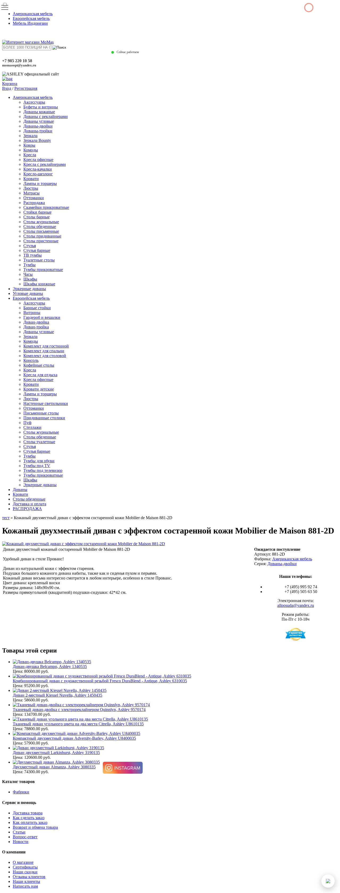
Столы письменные (41, 231)
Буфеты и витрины (40, 107)
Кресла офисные (38, 159)
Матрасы (31, 193)
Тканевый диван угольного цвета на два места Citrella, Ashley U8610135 (78, 724)
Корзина (9, 83)
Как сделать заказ (28, 817)
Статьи (19, 832)
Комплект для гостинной (46, 346)
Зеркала (30, 135)
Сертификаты (25, 867)
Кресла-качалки (37, 169)
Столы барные (36, 217)
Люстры (30, 188)
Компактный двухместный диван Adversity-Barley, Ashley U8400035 (74, 738)
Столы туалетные (39, 441)
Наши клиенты (26, 881)
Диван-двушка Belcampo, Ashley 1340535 (50, 666)
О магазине (23, 862)
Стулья (29, 245)
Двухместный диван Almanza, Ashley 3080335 (54, 767)
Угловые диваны (28, 293)
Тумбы (29, 265)
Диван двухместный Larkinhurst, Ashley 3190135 (56, 752)
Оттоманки (33, 198)
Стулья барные (36, 250)
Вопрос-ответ (25, 837)
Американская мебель (33, 13)
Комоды (30, 150)
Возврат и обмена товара (35, 827)
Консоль (31, 360)
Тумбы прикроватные (43, 269)
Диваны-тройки (37, 131)
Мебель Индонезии (30, 23)
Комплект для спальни (43, 351)
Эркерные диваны (29, 288)
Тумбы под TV (36, 465)
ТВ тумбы (32, 255)
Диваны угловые (38, 121)
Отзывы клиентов (29, 876)
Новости (20, 841)
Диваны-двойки (38, 126)
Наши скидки (25, 872)
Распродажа (34, 202)
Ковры (29, 145)
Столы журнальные (41, 221)
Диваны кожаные (39, 111)
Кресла (29, 155)
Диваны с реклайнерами (45, 116)
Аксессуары (34, 102)
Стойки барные (37, 212)
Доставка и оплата (29, 504)
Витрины (31, 312)
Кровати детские (38, 389)
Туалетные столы (39, 260)
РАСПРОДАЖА (27, 508)
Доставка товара (27, 813)
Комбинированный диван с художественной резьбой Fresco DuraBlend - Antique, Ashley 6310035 (100, 681)
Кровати (31, 178)
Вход (6, 88)
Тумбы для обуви (38, 461)
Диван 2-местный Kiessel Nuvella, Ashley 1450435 (57, 695)
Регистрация (25, 88)
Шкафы (30, 279)
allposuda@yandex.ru (295, 605)
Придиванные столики (44, 418)
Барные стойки (37, 308)
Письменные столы (41, 413)
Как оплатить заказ (30, 822)
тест (6, 517)
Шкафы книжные (39, 284)
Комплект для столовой (44, 355)
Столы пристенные (40, 241)
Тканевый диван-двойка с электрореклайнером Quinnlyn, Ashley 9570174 (79, 709)
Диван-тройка (36, 327)
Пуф (27, 422)
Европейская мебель (31, 18)
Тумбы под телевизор (42, 470)
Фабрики (21, 792)
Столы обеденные (39, 226)
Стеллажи (32, 427)
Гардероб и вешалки (41, 317)
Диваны (20, 489)
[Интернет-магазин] (28, 42)
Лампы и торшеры (40, 183)
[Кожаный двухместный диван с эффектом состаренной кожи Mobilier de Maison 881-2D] (83, 543)
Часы (28, 274)
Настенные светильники (45, 403)
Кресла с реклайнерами (44, 164)
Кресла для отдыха (40, 375)
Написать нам (25, 886)
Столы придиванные (42, 236)
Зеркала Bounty (37, 140)
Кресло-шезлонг (38, 174)
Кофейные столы (38, 365)
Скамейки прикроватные (46, 207)
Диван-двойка (36, 322)
